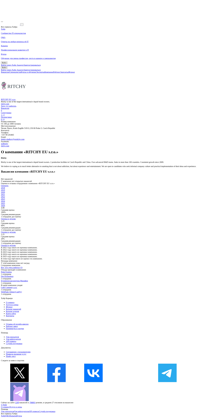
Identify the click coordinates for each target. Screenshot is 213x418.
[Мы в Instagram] (130, 381)
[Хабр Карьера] (10, 24)
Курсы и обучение (28, 72)
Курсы (19, 416)
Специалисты (15, 72)
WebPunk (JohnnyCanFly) (11, 292)
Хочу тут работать (8, 106)
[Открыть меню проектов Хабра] (2, 21)
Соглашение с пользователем (18, 352)
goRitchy (4, 144)
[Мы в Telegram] (167, 381)
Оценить (4, 186)
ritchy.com (5, 104)
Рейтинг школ (12, 326)
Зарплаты (64, 72)
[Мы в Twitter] (19, 381)
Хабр (3, 416)
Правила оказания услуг (16, 354)
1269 (17, 403)
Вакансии (5, 72)
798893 (32, 403)
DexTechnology (7, 276)
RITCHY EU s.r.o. (8, 99)
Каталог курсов (12, 311)
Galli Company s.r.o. (9, 287)
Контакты (10, 316)
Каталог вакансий (13, 309)
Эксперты (40, 72)
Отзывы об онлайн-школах (17, 324)
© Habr (4, 405)
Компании (48, 72)
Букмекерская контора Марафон (14, 281)
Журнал (71, 72)
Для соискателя (12, 337)
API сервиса (11, 341)
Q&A (7, 416)
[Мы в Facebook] (56, 381)
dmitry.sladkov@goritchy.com (12, 139)
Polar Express (6, 272)
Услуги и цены (12, 305)
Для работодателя (13, 339)
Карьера (13, 416)
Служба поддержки (14, 343)
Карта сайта (11, 313)
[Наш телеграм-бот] (19, 400)
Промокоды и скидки (15, 328)
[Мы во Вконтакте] (93, 381)
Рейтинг (56, 72)
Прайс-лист (11, 356)
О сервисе (10, 302)
